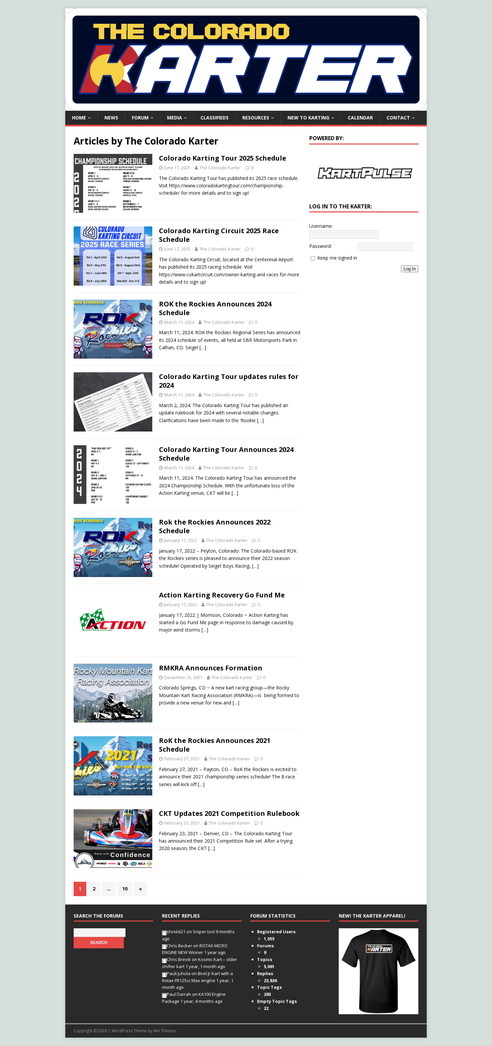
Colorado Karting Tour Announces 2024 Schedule (226, 454)
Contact (398, 117)
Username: (321, 226)
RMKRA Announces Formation (210, 667)
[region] (363, 173)
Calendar (360, 117)
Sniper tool (204, 932)
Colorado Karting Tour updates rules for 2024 (229, 381)
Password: (320, 246)
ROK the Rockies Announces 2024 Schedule (215, 308)
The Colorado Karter (220, 168)
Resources (255, 117)
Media (174, 117)
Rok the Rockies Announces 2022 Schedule (214, 526)
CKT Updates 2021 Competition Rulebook (229, 813)
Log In (410, 269)
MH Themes (164, 1031)
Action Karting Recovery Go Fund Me (222, 594)
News (111, 117)
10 (125, 888)
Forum (140, 117)
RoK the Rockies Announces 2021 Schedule (214, 745)
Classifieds (214, 117)
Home (79, 117)
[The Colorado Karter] (246, 107)
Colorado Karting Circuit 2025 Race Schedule (219, 235)
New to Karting (308, 117)
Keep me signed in (337, 258)
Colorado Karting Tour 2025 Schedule (222, 158)
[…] (202, 347)
